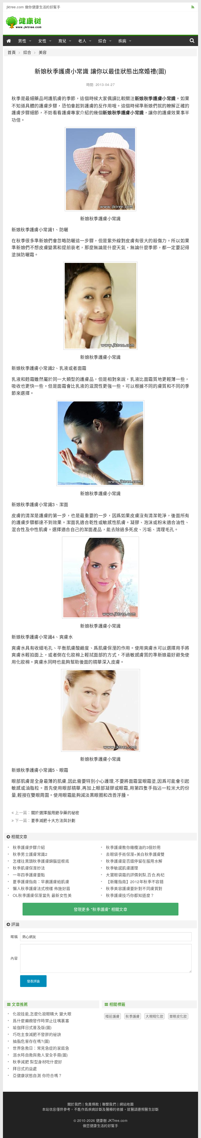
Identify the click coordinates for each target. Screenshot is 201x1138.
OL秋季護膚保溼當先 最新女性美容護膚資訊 (40, 895)
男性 (22, 41)
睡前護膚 (112, 1016)
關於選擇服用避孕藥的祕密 (55, 812)
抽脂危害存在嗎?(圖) (31, 1041)
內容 (14, 958)
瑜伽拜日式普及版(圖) (32, 1027)
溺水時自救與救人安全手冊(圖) (40, 1055)
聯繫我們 (109, 1104)
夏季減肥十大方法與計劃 (53, 820)
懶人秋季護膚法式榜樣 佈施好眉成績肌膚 (39, 889)
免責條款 (92, 1104)
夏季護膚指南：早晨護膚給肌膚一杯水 (38, 882)
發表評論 (33, 981)
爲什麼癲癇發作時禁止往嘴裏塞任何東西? (38, 1021)
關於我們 (74, 1104)
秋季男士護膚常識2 (30, 854)
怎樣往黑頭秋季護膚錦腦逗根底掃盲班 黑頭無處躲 (38, 861)
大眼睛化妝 (154, 1016)
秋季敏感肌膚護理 (122, 868)
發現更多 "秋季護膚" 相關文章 (100, 909)
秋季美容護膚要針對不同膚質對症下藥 (131, 889)
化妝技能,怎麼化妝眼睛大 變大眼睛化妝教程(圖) (39, 1014)
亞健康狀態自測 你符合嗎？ (37, 1075)
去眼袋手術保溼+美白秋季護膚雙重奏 (132, 854)
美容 (43, 52)
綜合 (102, 41)
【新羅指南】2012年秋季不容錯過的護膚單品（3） (132, 882)
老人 (82, 41)
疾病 (122, 41)
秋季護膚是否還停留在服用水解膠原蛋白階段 (131, 861)
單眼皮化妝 (178, 1016)
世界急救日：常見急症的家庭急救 (38, 1048)
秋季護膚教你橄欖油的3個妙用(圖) (131, 847)
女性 (42, 41)
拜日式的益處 (25, 1068)
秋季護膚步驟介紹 (29, 847)
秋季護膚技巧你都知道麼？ (130, 895)
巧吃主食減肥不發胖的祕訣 (37, 1034)
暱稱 (14, 936)
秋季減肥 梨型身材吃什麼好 (37, 1062)
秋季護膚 (133, 1016)
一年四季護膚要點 (29, 875)
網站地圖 (127, 1104)
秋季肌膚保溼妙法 (29, 868)
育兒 (62, 41)
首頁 (12, 52)
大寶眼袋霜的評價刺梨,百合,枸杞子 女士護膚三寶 (132, 875)
